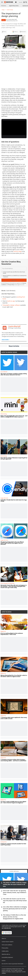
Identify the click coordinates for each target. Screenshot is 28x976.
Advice (3, 20)
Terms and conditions (7, 944)
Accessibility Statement (7, 957)
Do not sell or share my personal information (12, 963)
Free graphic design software (11, 305)
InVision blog (17, 251)
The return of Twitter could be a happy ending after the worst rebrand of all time (14, 884)
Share (5, 31)
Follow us (16, 31)
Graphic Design (10, 9)
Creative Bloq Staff (12, 19)
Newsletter (24, 31)
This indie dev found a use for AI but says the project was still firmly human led (15, 900)
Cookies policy (5, 951)
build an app (11, 301)
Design (3, 9)
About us (4, 938)
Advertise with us (6, 954)
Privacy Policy (11, 284)
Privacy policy (5, 948)
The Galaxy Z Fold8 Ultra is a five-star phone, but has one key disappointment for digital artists (14, 916)
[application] (14, 128)
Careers (3, 960)
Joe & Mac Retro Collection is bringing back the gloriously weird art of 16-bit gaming (15, 908)
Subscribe (20, 2)
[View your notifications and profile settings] (15, 2)
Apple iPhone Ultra (13, 5)
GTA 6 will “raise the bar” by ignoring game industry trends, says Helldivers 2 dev (14, 892)
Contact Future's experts (7, 941)
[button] (26, 2)
